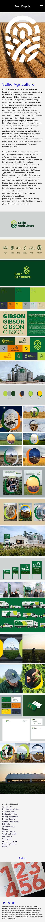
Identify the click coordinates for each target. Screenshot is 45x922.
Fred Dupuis (22, 6)
